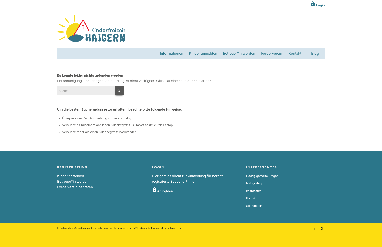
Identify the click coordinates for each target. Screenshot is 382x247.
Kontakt (251, 198)
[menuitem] (171, 53)
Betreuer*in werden (73, 181)
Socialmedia (254, 205)
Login (317, 5)
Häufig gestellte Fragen (262, 176)
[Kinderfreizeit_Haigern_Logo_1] (91, 29)
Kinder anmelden (70, 176)
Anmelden (162, 191)
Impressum (253, 191)
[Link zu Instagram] (321, 228)
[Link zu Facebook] (314, 228)
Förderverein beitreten (75, 187)
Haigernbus (254, 183)
